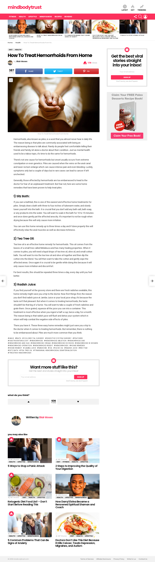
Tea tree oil (26, 350)
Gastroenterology (19, 340)
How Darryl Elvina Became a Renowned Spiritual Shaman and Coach (21, 36)
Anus (11, 338)
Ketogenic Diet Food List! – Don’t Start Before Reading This (27, 503)
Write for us (131, 559)
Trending (141, 10)
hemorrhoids (62, 345)
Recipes (58, 16)
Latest (125, 10)
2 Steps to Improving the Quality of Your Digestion (76, 467)
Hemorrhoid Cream (41, 343)
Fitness (12, 16)
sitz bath (13, 350)
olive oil (59, 348)
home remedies (78, 345)
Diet (58, 462)
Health (22, 16)
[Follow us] (135, 17)
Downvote (78, 402)
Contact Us (143, 559)
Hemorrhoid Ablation (56, 340)
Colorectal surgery (34, 338)
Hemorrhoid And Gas (19, 343)
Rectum (83, 348)
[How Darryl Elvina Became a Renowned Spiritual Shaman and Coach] (22, 27)
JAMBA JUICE (30, 348)
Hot (133, 10)
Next (146, 30)
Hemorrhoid (37, 340)
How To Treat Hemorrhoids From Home (49, 36)
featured (78, 338)
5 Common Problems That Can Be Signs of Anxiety (77, 36)
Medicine (43, 348)
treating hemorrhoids (20, 353)
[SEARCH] (140, 17)
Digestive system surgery (59, 338)
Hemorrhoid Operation (20, 345)
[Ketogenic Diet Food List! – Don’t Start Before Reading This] (30, 486)
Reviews (68, 16)
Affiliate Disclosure (103, 559)
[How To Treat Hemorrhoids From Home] (49, 27)
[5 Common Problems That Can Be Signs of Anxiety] (77, 27)
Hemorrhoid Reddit (43, 345)
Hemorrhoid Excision (63, 343)
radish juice (72, 348)
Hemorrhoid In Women (87, 343)
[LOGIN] (145, 17)
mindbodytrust (24, 7)
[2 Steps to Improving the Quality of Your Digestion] (77, 450)
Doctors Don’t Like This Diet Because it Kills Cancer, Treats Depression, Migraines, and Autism (105, 36)
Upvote (29, 402)
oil (51, 348)
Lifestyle (32, 16)
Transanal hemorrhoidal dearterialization (56, 350)
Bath (19, 338)
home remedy (15, 348)
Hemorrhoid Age (77, 340)
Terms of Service (87, 559)
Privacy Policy (119, 559)
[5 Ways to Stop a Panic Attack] (133, 27)
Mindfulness (46, 16)
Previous (9, 30)
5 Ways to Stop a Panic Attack (132, 35)
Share (11, 80)
